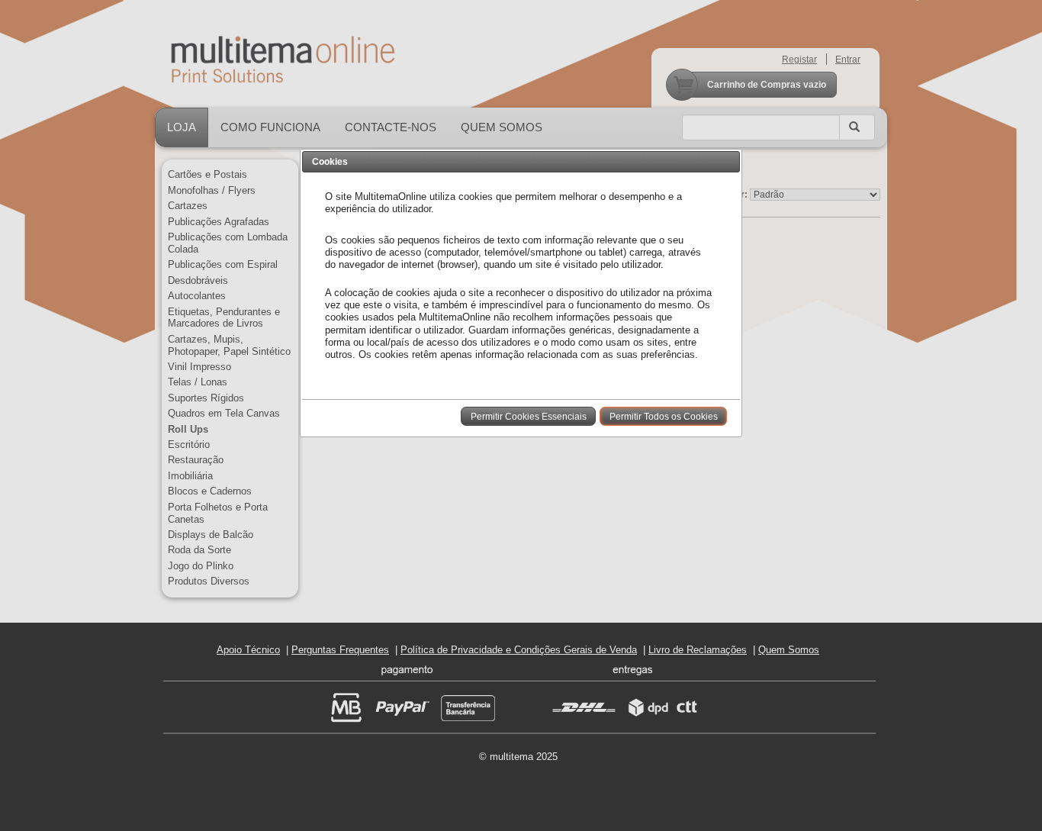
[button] (528, 416)
